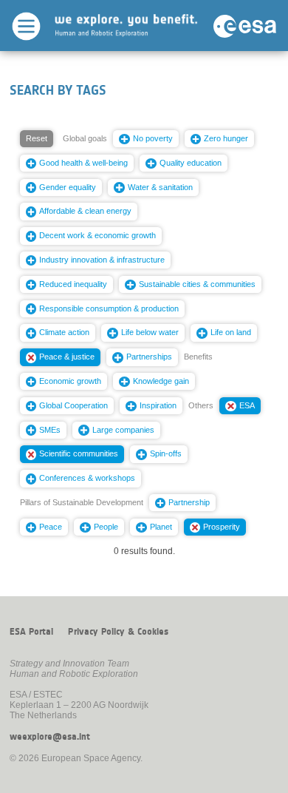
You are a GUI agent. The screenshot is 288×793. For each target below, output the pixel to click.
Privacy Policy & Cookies (118, 632)
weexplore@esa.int (50, 737)
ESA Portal (31, 632)
